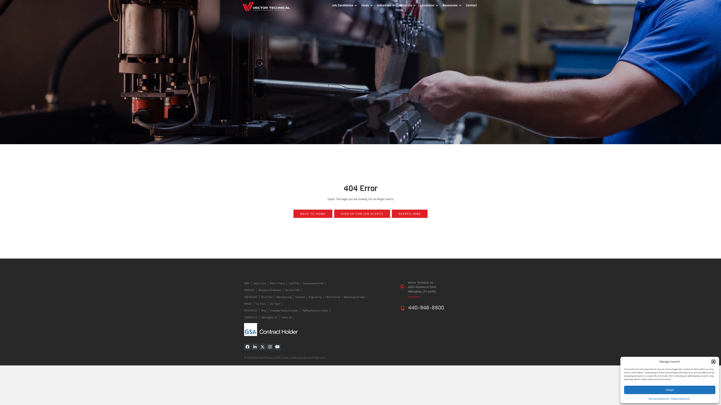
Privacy (269, 358)
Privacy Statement (680, 398)
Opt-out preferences (658, 398)
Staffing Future (316, 358)
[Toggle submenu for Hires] (371, 5)
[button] (713, 362)
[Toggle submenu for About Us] (414, 5)
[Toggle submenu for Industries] (393, 5)
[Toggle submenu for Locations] (437, 5)
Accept (670, 390)
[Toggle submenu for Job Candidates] (356, 5)
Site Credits (282, 358)
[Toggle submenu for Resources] (460, 5)
